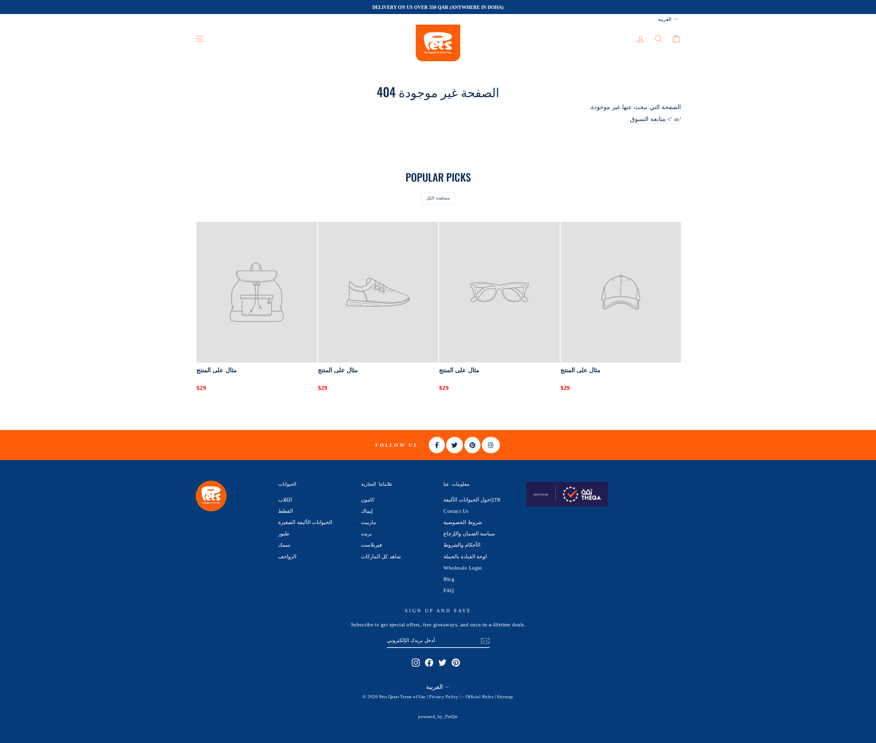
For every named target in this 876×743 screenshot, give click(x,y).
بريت (366, 533)
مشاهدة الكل (438, 198)
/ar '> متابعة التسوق (655, 119)
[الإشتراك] (485, 640)
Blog (448, 579)
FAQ (448, 590)
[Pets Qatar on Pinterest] (456, 662)
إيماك (367, 511)
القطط (285, 511)
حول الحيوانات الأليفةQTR (472, 500)
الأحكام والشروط (461, 545)
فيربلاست (371, 545)
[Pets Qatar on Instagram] (416, 662)
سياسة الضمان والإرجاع (469, 533)
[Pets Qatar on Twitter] (442, 662)
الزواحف (287, 556)
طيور (283, 533)
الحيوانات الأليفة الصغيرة (305, 522)
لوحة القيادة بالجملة (465, 556)
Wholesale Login (462, 568)
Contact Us (456, 511)
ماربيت (368, 522)
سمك (284, 545)
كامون (367, 500)
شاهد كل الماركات (381, 556)
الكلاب (285, 500)
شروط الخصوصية (462, 522)
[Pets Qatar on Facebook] (429, 662)
